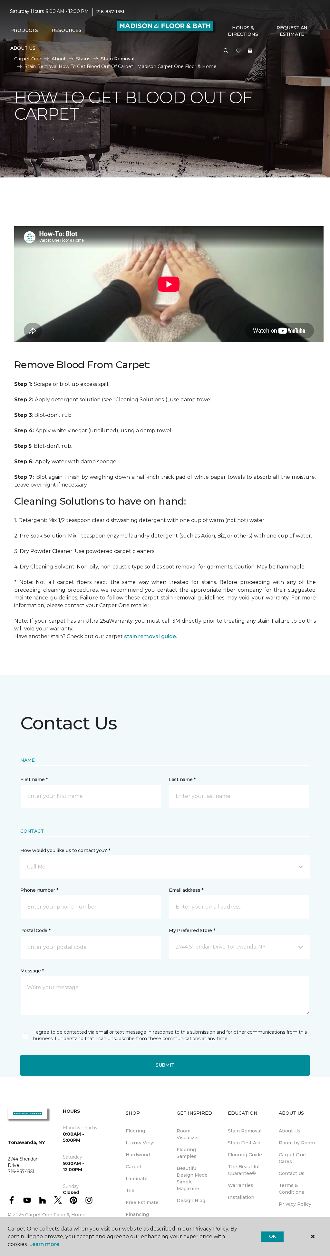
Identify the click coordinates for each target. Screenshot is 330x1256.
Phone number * (39, 890)
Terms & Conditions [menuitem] (291, 1188)
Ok (272, 1236)
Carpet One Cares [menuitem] (292, 1158)
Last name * (182, 779)
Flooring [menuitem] (135, 1131)
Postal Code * (35, 930)
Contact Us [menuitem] (292, 1173)
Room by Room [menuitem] (297, 1143)
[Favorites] (238, 51)
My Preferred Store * (192, 930)
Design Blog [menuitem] (191, 1200)
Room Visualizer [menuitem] (188, 1134)
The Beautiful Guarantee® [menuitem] (243, 1170)
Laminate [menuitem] (137, 1178)
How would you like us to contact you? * (65, 850)
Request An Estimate (292, 31)
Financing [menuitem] (137, 1214)
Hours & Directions (243, 31)
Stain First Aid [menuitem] (244, 1143)
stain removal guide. (150, 636)
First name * (34, 779)
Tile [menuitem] (130, 1190)
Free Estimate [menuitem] (142, 1202)
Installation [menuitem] (241, 1197)
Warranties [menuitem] (240, 1185)
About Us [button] (22, 48)
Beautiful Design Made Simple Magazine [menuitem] (192, 1178)
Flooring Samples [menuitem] (187, 1153)
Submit (165, 1065)
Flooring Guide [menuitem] (245, 1155)
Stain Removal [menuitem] (244, 1131)
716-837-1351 (110, 12)
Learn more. (44, 1244)
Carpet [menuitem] (133, 1167)
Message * (32, 971)
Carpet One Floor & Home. (55, 1215)
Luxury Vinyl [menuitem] (140, 1143)
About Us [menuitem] (289, 1131)
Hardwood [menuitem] (138, 1155)
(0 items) (250, 50)
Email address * (186, 890)
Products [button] (24, 30)
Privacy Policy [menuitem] (295, 1204)
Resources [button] (67, 30)
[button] (226, 51)
